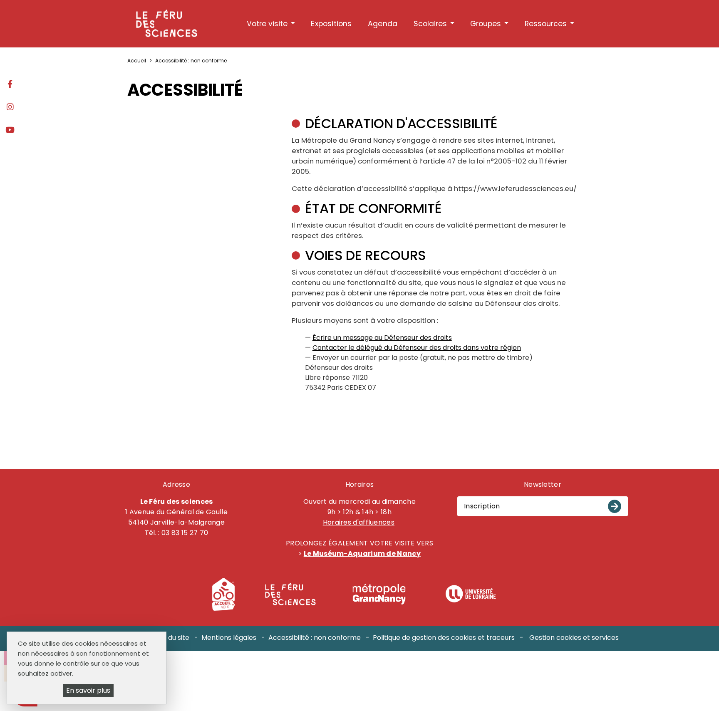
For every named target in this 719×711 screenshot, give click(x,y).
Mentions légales (228, 637)
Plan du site (170, 637)
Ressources (546, 24)
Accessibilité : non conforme (314, 637)
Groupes (485, 24)
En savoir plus (88, 690)
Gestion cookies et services (574, 637)
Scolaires (430, 24)
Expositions (331, 24)
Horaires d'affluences (358, 522)
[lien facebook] (10, 84)
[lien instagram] (10, 107)
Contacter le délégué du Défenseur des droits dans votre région (416, 347)
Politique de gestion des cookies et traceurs (444, 637)
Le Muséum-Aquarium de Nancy (362, 553)
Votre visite (267, 24)
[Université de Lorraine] (470, 594)
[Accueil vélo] (223, 594)
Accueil (136, 60)
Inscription (482, 506)
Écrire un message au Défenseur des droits (382, 337)
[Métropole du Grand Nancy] (379, 594)
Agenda (382, 24)
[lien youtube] (10, 130)
